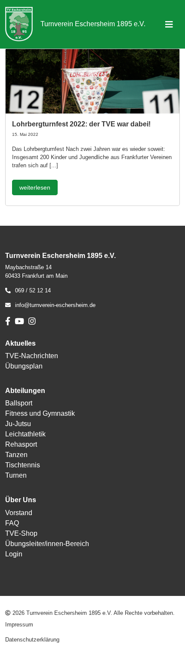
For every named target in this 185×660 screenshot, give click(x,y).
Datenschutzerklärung (32, 639)
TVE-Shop (21, 533)
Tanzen (16, 454)
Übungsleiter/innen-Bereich (47, 543)
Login (13, 554)
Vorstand (18, 512)
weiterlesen (34, 187)
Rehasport (21, 444)
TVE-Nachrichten (31, 355)
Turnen (16, 475)
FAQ (12, 523)
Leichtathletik (25, 434)
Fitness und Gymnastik (40, 413)
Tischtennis (22, 465)
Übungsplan (24, 366)
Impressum (19, 624)
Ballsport (18, 403)
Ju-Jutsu (18, 423)
